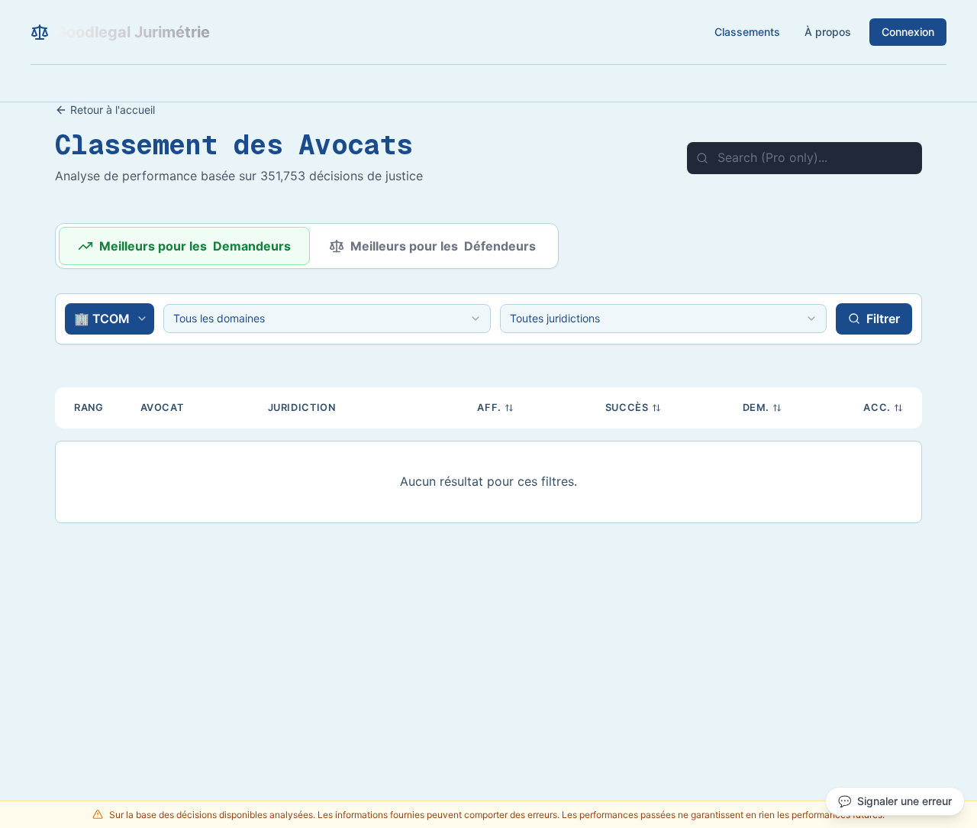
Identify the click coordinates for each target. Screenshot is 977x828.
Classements (747, 31)
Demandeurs (195, 246)
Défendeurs (443, 246)
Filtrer (883, 318)
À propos (827, 31)
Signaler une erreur (895, 800)
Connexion (908, 31)
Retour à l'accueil (112, 109)
